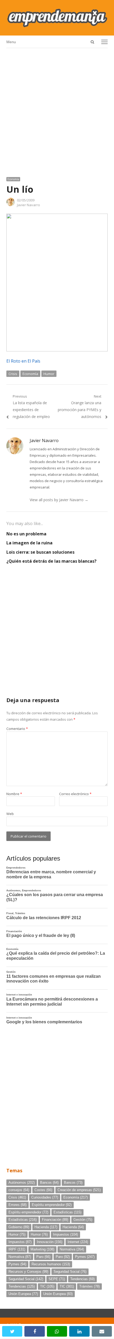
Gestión (82, 1220)
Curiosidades (44, 1197)
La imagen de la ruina (29, 543)
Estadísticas (67, 1212)
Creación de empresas (79, 1190)
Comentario (17, 728)
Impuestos (65, 1234)
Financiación (55, 1220)
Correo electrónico (75, 793)
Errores (17, 1205)
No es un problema (26, 534)
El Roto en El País (23, 361)
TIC (47, 1286)
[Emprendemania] (57, 17)
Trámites (89, 1286)
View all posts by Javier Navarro (59, 499)
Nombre (14, 793)
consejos (18, 1190)
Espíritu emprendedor (52, 1205)
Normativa (72, 1249)
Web (10, 813)
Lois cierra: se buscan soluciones (40, 552)
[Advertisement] (57, 111)
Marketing (42, 1249)
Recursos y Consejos (28, 1272)
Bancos (49, 1182)
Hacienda (45, 1227)
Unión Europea (23, 1294)
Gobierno (18, 1227)
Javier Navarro (28, 204)
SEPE (57, 1279)
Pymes (85, 1257)
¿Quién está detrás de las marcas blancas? (51, 561)
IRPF (16, 1249)
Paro (43, 1257)
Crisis (12, 373)
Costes (43, 1190)
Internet (78, 1242)
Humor (48, 373)
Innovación (49, 1242)
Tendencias (82, 1279)
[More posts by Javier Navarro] (10, 204)
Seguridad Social (70, 1272)
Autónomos (21, 1182)
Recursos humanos (51, 1264)
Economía (13, 179)
